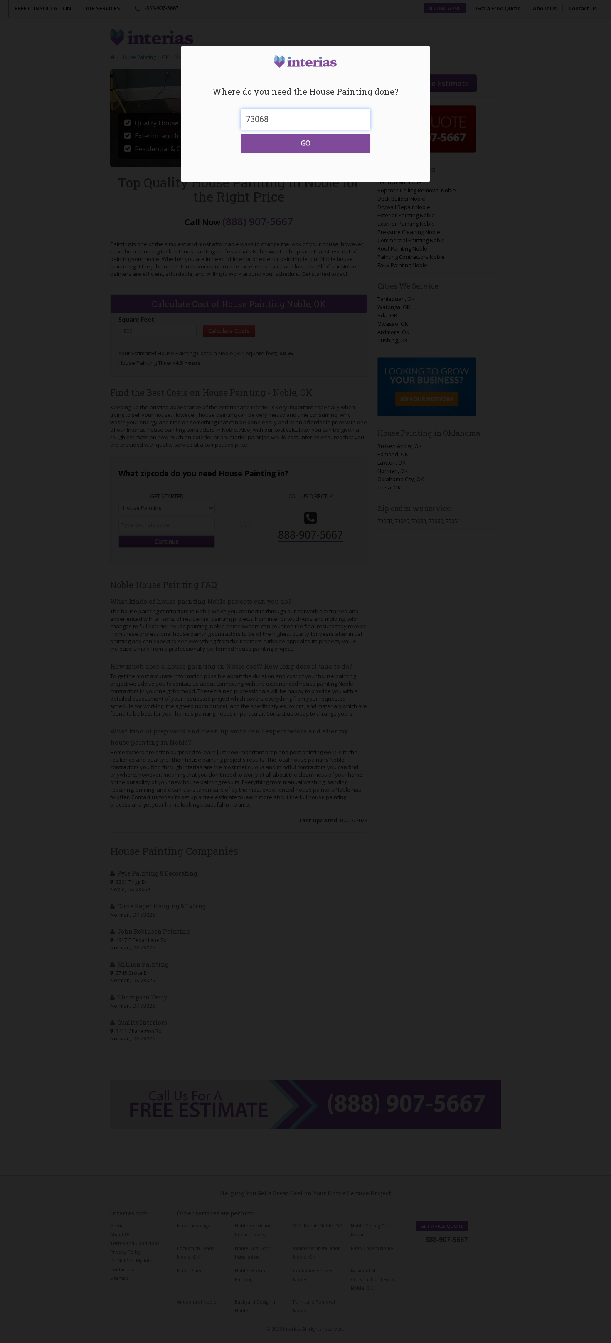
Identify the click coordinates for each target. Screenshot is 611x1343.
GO (305, 143)
